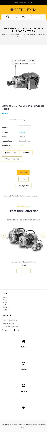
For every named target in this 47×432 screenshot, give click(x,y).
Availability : (6, 145)
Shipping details (23, 186)
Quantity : (6, 127)
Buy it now (26, 153)
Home (4, 34)
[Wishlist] (15, 17)
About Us (6, 307)
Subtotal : (5, 132)
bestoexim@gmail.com (11, 327)
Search (5, 310)
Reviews (23, 179)
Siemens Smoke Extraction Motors (24, 262)
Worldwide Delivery (20, 2)
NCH (4, 305)
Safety (5, 302)
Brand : (4, 137)
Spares (5, 300)
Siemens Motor (15, 34)
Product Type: (7, 141)
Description (23, 173)
